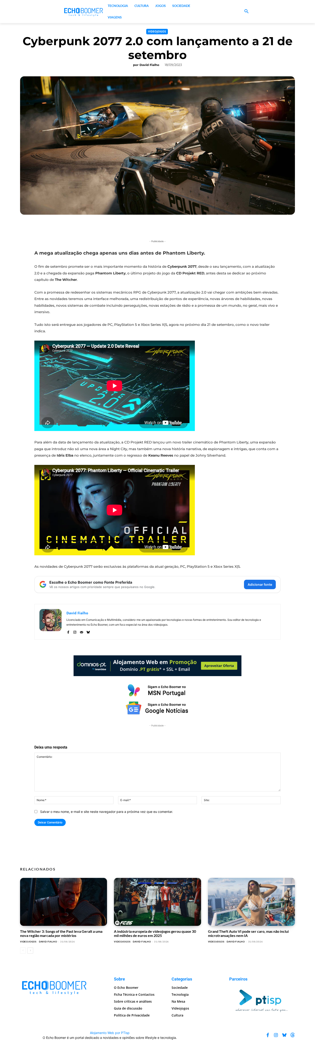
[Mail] (81, 631)
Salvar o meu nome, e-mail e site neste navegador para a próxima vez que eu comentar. (106, 812)
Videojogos (157, 31)
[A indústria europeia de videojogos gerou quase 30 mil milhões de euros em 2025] (157, 902)
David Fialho (149, 65)
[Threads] (292, 1035)
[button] (246, 11)
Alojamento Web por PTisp (110, 1033)
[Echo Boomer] (83, 11)
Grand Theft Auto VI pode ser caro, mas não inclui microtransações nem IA (248, 933)
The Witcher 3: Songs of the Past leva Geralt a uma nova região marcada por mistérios (61, 933)
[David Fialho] (50, 622)
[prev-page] (23, 951)
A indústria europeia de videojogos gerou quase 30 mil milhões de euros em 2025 (155, 933)
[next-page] (30, 951)
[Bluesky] (88, 631)
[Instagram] (75, 631)
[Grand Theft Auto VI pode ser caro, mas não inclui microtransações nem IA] (251, 902)
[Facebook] (68, 631)
